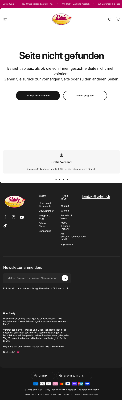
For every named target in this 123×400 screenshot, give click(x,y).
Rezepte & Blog (44, 217)
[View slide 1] (56, 179)
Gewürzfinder (46, 210)
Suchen (65, 210)
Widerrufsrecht (30, 394)
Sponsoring (45, 231)
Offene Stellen (42, 224)
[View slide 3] (63, 179)
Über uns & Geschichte (45, 204)
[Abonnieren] (65, 278)
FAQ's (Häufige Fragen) (65, 226)
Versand (66, 394)
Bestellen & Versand (66, 217)
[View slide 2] (60, 179)
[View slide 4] (67, 179)
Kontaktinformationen (90, 394)
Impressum (67, 244)
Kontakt (65, 205)
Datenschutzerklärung (47, 394)
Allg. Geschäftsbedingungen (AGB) (73, 236)
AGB (59, 394)
